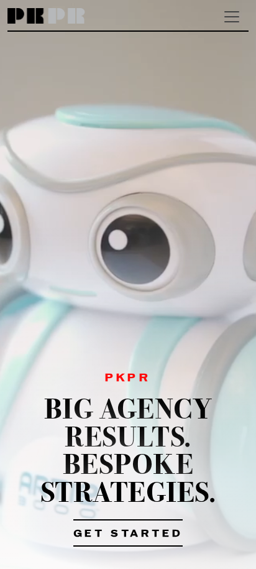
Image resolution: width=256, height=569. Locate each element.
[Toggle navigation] (232, 17)
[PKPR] (46, 16)
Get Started (128, 534)
